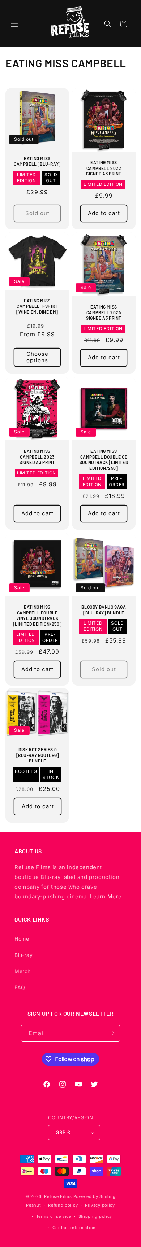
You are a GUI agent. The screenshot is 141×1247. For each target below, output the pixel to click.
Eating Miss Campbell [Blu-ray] (37, 161)
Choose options (37, 357)
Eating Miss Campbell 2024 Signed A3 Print (103, 312)
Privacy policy (100, 1205)
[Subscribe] (112, 1033)
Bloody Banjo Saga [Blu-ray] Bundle (103, 609)
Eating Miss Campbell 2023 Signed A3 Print (37, 457)
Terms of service (53, 1216)
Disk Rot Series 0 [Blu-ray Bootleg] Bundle (37, 755)
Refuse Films (58, 1196)
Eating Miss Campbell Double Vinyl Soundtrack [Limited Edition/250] (37, 615)
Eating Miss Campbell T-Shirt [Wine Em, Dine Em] (37, 306)
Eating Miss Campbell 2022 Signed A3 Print (103, 168)
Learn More (106, 896)
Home (21, 939)
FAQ (19, 987)
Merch (22, 971)
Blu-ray (23, 955)
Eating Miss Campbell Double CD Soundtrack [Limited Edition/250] (104, 460)
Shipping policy (95, 1216)
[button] (14, 24)
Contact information (74, 1227)
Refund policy (63, 1205)
